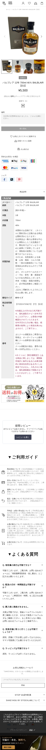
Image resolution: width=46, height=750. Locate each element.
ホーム (8, 9)
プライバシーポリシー (18, 730)
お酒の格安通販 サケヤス (10, 3)
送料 (12, 96)
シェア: (4, 175)
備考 (3, 112)
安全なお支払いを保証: (9, 157)
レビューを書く (23, 437)
